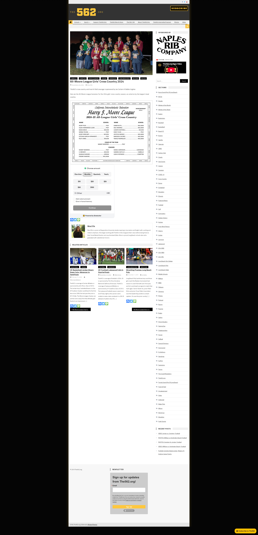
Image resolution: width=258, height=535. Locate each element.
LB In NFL (161, 257)
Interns (160, 231)
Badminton (161, 118)
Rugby (160, 313)
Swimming (161, 365)
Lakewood (113, 78)
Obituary (160, 287)
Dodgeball (161, 187)
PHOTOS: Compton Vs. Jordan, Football (170, 442)
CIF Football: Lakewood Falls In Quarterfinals (110, 271)
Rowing (160, 309)
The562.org (161, 378)
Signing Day (161, 326)
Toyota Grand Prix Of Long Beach (168, 382)
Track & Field (162, 387)
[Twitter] (75, 219)
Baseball (161, 123)
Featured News (163, 200)
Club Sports (161, 162)
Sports (86, 22)
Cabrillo (73, 78)
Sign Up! (129, 507)
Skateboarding (162, 330)
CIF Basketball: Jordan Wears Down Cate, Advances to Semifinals (82, 272)
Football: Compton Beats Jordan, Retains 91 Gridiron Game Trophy (171, 452)
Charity (160, 157)
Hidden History (162, 218)
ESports (160, 196)
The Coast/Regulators (164, 374)
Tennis (160, 369)
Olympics (161, 291)
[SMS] (78, 219)
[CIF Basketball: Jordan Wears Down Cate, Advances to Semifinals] (83, 256)
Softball (160, 339)
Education (161, 192)
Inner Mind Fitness (164, 226)
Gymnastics (161, 213)
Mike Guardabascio (75, 280)
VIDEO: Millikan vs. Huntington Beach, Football (172, 446)
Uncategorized (162, 391)
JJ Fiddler (144, 275)
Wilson (143, 78)
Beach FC (161, 131)
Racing (160, 304)
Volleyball (161, 400)
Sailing (160, 317)
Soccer (160, 335)
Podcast (160, 300)
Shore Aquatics (162, 322)
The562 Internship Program (162, 22)
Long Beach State (163, 270)
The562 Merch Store (116, 22)
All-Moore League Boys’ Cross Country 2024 (143, 309)
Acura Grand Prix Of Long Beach (167, 92)
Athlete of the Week (164, 110)
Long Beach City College (165, 261)
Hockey (160, 222)
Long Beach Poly (124, 78)
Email (115, 485)
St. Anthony (161, 352)
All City (160, 97)
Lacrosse (161, 239)
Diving (160, 183)
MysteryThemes (92, 525)
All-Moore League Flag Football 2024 (82, 309)
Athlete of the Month (164, 105)
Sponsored (161, 348)
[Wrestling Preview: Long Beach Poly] (139, 256)
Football (102, 267)
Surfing (160, 361)
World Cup (161, 413)
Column (160, 166)
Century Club (162, 153)
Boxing (160, 136)
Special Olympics (163, 343)
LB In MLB (161, 248)
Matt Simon (118, 275)
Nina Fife (89, 85)
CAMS (160, 149)
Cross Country (93, 78)
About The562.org (144, 22)
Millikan (135, 78)
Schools (76, 22)
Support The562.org (99, 22)
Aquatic (160, 101)
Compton (83, 78)
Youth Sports (162, 421)
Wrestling (144, 267)
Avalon (160, 114)
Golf (159, 209)
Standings (161, 356)
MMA (159, 283)
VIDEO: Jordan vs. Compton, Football (169, 433)
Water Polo (161, 404)
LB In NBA (161, 252)
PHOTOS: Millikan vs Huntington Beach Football (172, 438)
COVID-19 (161, 174)
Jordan (104, 78)
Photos (176, 22)
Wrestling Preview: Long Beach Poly (138, 271)
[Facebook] (71, 219)
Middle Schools (163, 274)
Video (184, 22)
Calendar (161, 144)
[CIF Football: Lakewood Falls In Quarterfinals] (111, 256)
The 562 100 (131, 22)
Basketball (74, 267)
